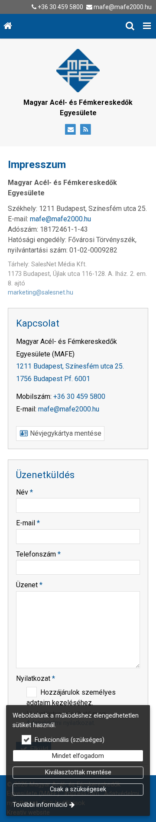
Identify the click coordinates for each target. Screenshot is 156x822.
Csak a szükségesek (78, 789)
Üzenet (29, 585)
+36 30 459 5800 (60, 6)
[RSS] (85, 129)
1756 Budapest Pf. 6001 (53, 379)
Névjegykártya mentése (64, 433)
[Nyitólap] (8, 26)
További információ (40, 805)
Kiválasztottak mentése (78, 772)
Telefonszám (38, 554)
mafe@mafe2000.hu (123, 6)
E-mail (28, 523)
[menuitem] (8, 26)
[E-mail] (70, 129)
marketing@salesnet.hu (40, 292)
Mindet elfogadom (78, 756)
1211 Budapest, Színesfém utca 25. (70, 366)
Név (24, 492)
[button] (147, 26)
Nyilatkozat (35, 678)
